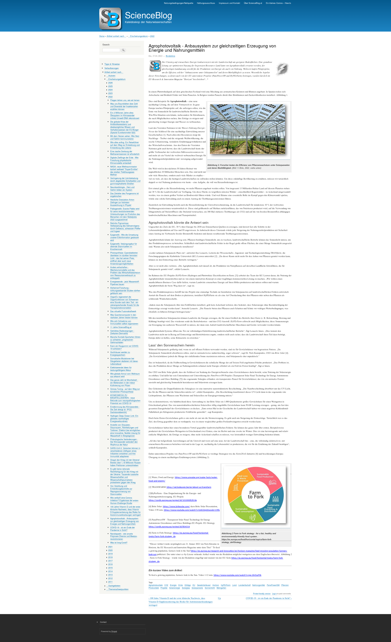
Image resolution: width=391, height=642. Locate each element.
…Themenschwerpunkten (117, 589)
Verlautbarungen (111, 68)
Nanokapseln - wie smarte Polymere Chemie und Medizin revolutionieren (123, 536)
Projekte (164, 587)
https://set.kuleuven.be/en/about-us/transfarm (189, 487)
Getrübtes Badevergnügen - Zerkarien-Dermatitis (122, 332)
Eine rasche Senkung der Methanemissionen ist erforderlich (124, 152)
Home (101, 36)
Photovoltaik (154, 587)
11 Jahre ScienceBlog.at (121, 327)
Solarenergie (174, 587)
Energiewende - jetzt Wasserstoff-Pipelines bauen (124, 283)
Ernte (180, 585)
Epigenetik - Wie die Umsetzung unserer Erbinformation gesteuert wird (124, 237)
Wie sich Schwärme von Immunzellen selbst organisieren (124, 322)
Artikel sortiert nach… (116, 36)
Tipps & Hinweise (112, 64)
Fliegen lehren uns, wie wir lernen (124, 100)
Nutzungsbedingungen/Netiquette (178, 3)
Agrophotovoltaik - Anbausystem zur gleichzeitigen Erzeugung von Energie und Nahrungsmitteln (124, 521)
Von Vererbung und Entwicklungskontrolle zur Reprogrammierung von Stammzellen (121, 490)
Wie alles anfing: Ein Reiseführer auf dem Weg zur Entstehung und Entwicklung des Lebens (125, 145)
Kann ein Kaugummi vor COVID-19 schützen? (124, 347)
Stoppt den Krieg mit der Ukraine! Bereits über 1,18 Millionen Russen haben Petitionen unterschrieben (125, 462)
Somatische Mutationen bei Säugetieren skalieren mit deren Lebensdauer (124, 361)
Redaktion (170, 55)
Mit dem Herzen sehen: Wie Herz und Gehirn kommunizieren (124, 137)
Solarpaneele (197, 587)
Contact (103, 622)
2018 (110, 557)
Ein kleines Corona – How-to (278, 3)
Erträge (188, 585)
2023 (110, 93)
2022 (152, 36)
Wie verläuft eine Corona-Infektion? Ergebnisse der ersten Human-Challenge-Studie (124, 500)
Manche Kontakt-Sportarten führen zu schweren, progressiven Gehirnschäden (125, 339)
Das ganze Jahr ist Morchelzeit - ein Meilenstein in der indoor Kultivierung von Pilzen (124, 382)
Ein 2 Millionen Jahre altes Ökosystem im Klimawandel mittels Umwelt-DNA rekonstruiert (124, 115)
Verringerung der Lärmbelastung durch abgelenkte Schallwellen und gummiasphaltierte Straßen (125, 181)
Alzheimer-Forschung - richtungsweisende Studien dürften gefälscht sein (125, 290)
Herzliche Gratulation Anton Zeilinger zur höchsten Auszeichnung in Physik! (122, 202)
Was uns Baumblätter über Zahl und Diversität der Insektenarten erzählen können (124, 106)
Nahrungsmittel (258, 585)
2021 (110, 546)
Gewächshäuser (204, 585)
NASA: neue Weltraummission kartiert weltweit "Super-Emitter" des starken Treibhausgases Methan (124, 170)
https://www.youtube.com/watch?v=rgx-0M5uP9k (237, 575)
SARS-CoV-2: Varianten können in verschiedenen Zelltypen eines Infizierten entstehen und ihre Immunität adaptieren (125, 452)
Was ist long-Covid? (118, 542)
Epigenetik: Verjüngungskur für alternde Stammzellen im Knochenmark (123, 246)
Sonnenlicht (210, 587)
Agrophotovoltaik (156, 585)
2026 (110, 82)
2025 (110, 86)
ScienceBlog (148, 15)
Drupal (114, 631)
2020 (110, 550)
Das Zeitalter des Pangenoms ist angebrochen (124, 195)
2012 (110, 578)
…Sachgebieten (113, 585)
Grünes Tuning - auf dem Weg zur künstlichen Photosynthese (125, 390)
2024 (110, 89)
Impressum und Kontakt (229, 3)
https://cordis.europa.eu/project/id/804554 (169, 527)
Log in (274, 593)
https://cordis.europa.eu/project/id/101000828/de (173, 500)
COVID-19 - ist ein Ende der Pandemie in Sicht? (269, 598)
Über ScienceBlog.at (253, 3)
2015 (110, 567)
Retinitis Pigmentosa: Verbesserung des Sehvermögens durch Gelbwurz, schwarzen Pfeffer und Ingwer (125, 227)
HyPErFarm (225, 585)
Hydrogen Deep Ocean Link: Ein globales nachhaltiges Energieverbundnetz (124, 418)
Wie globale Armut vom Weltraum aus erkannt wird (125, 375)
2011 (110, 581)
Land (234, 585)
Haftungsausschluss (206, 3)
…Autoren (110, 75)
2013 (110, 574)
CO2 (166, 585)
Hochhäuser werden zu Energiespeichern (120, 353)
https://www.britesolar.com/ (176, 506)
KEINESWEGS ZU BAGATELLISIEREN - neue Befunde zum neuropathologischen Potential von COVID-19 (125, 399)
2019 (110, 553)
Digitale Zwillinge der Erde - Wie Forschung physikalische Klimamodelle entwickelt (124, 160)
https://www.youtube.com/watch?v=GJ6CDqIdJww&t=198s (192, 510)
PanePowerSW (273, 585)
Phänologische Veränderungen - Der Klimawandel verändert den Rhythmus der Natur (124, 442)
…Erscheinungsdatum (138, 36)
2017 (110, 560)
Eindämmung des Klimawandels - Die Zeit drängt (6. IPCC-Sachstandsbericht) (124, 409)
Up (219, 598)
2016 (110, 564)
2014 (110, 571)
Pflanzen (285, 585)
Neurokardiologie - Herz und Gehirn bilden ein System (122, 188)
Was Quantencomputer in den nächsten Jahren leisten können (124, 316)
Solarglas (186, 587)
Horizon (215, 585)
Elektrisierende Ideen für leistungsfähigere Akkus (121, 369)
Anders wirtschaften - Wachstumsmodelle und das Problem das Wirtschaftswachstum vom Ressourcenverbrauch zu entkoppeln (125, 273)
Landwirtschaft (244, 585)
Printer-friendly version (261, 593)
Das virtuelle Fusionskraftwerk (123, 311)
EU (194, 585)
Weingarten (221, 587)
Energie (173, 585)
